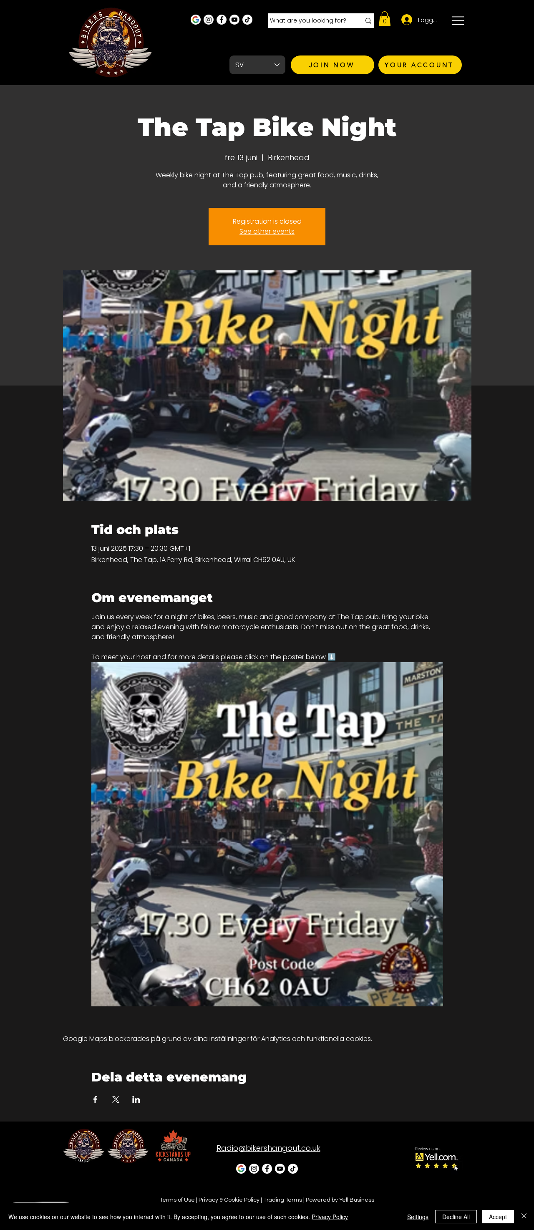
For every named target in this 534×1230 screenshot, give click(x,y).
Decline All (456, 1216)
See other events (267, 231)
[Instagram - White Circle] (209, 20)
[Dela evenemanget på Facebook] (95, 1099)
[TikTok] (247, 20)
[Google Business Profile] (196, 20)
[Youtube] (234, 20)
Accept (498, 1216)
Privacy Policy (330, 1216)
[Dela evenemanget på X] (116, 1099)
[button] (384, 18)
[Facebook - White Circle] (222, 20)
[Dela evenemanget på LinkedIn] (136, 1099)
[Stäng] (524, 1216)
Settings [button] (417, 1216)
